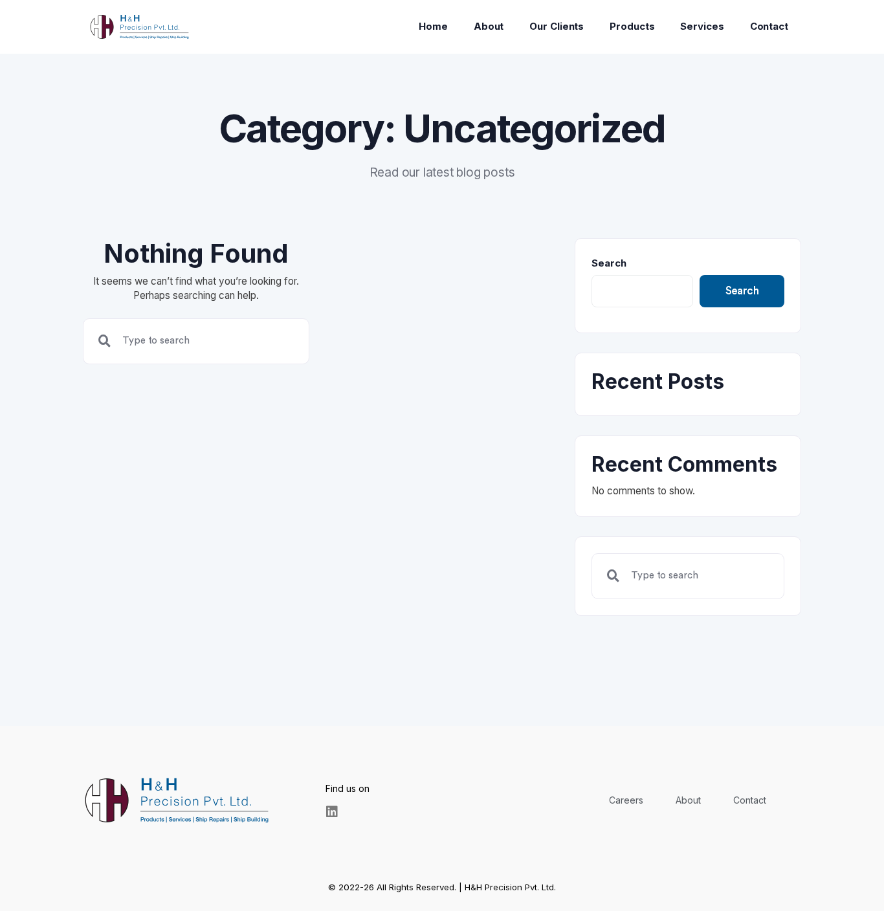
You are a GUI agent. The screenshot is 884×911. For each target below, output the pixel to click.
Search (608, 263)
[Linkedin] (332, 812)
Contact (769, 26)
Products (632, 26)
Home (433, 26)
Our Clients (556, 26)
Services (702, 26)
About (489, 26)
